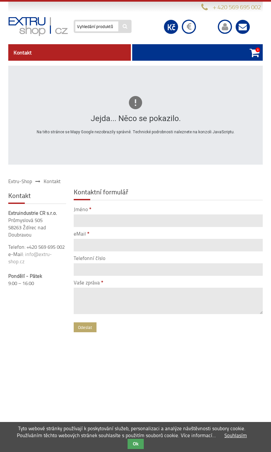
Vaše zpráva (88, 282)
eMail (82, 233)
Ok (135, 443)
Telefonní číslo (89, 258)
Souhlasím (235, 435)
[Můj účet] (225, 26)
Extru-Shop (20, 181)
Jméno (83, 209)
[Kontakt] (243, 26)
